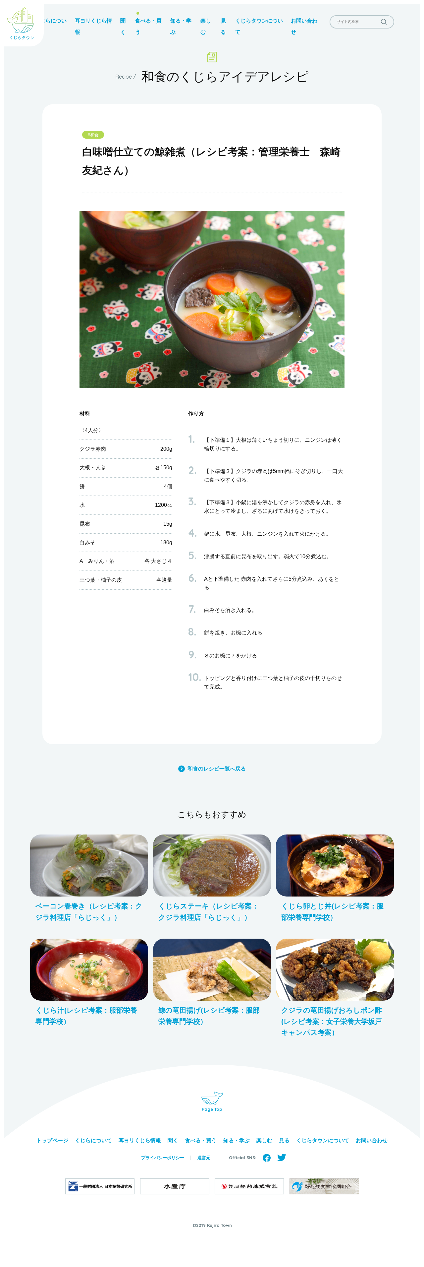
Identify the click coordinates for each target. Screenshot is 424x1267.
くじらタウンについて (322, 1140)
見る (284, 1140)
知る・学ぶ (236, 1140)
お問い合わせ (372, 1140)
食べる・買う (201, 1140)
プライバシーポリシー (162, 1157)
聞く (173, 1140)
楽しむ (264, 1140)
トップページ (52, 1140)
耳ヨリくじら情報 (140, 1140)
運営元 (203, 1157)
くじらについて (93, 1140)
